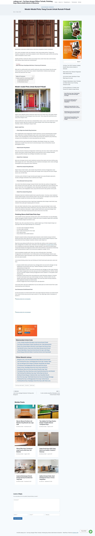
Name (15, 514)
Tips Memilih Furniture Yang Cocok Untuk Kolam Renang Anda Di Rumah (34, 348)
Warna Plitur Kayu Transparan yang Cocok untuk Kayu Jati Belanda (24, 450)
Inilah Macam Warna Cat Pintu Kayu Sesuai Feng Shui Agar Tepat (32, 369)
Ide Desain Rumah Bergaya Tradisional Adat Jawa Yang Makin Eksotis (33, 375)
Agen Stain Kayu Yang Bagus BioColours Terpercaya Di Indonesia (31, 65)
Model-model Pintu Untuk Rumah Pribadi (25, 78)
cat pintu (27, 385)
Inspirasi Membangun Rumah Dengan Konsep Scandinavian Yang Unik (24, 477)
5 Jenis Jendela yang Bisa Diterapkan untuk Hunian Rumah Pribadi (32, 342)
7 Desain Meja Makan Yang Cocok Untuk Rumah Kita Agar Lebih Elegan (33, 350)
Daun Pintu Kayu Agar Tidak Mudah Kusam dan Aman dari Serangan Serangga (35, 376)
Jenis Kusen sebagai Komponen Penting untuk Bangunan (23, 393)
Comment (16, 499)
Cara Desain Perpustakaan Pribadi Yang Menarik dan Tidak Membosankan (34, 344)
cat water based (50, 244)
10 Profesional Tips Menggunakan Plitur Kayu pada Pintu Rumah (32, 365)
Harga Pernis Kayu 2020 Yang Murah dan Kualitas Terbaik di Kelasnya (47, 450)
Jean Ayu (42, 481)
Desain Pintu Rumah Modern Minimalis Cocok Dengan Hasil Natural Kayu (34, 346)
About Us (60, 2)
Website (47, 514)
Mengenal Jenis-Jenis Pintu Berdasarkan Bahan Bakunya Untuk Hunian (33, 359)
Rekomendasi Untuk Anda (23, 80)
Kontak (79, 2)
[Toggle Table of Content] (32, 76)
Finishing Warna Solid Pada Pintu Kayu (25, 79)
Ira (14, 11)
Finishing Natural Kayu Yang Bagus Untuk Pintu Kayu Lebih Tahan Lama (33, 380)
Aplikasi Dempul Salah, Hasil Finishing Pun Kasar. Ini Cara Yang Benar (47, 477)
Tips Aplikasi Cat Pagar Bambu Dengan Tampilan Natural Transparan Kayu (47, 422)
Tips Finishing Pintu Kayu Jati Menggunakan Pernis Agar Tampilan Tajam (34, 361)
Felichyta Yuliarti (20, 426)
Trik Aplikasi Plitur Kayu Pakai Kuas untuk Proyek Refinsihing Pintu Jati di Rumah (36, 371)
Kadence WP (75, 532)
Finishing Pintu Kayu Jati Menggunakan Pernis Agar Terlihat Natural (33, 378)
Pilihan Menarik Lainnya (23, 81)
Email (31, 514)
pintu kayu (32, 385)
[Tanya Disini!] (90, 531)
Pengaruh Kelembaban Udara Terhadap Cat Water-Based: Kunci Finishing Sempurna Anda (72, 83)
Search (78, 61)
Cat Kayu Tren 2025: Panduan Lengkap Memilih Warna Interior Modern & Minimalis (71, 67)
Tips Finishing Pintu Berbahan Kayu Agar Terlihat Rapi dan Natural (32, 373)
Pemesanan (74, 2)
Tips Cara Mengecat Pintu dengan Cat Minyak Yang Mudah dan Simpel (33, 363)
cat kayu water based (20, 385)
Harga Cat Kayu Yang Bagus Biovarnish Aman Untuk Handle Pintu (32, 367)
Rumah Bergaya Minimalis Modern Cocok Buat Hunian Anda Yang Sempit (34, 352)
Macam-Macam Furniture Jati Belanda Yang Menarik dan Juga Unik (25, 422)
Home (56, 2)
